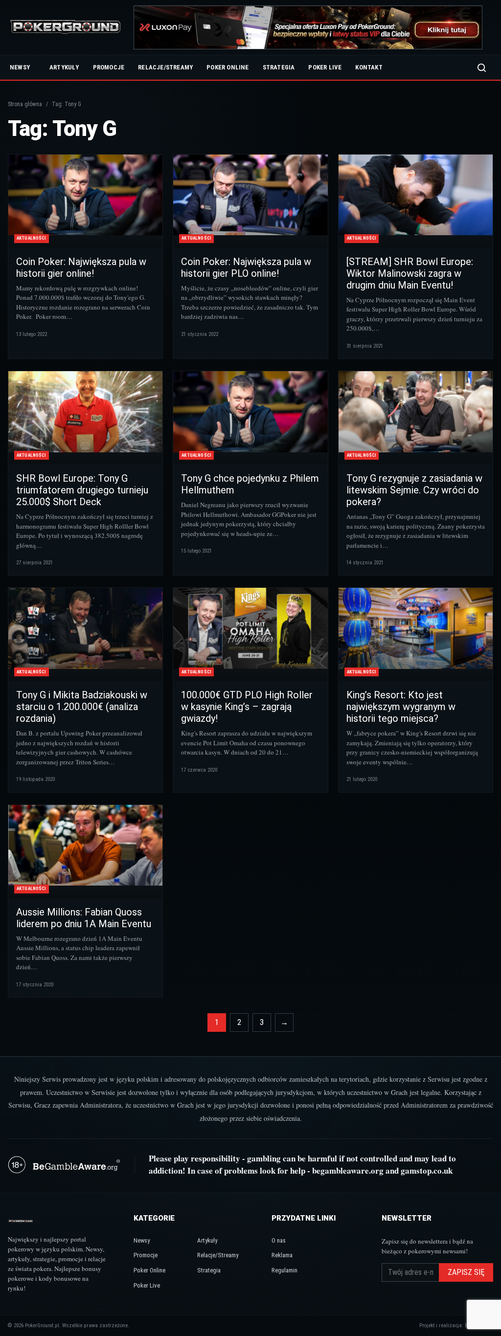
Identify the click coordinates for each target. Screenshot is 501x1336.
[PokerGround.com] (65, 28)
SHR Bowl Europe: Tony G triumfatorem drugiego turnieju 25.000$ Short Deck (82, 490)
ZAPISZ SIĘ (466, 1272)
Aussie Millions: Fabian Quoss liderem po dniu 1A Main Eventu (83, 918)
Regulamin (284, 1270)
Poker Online (227, 67)
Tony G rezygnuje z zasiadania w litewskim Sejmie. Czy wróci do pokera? (414, 490)
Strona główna (25, 104)
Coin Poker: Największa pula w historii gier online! (81, 267)
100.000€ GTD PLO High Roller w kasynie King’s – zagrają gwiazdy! (247, 706)
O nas (279, 1240)
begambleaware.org (348, 1170)
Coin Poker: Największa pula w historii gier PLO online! (246, 267)
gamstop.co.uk (427, 1170)
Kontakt (368, 67)
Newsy (20, 67)
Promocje (109, 67)
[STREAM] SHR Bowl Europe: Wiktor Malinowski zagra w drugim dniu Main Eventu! (409, 273)
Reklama (282, 1255)
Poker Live (325, 67)
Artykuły (64, 67)
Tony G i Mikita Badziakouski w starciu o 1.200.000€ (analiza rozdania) (81, 706)
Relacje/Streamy (165, 67)
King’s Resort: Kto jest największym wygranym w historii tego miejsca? (400, 706)
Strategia (279, 67)
